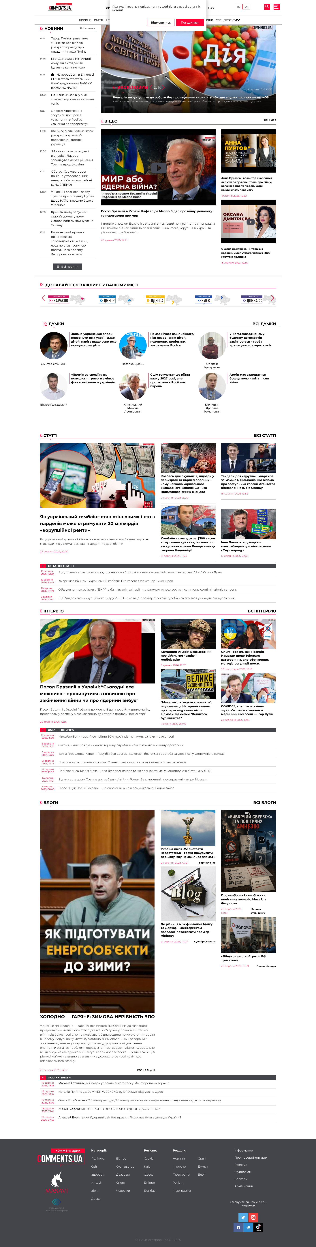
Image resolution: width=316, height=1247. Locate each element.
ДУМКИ (56, 324)
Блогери (241, 1179)
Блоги (50, 802)
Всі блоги (264, 802)
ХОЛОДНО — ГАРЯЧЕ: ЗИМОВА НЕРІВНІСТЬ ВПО (97, 1016)
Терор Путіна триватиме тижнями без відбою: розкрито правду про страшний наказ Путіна (69, 45)
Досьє (95, 1198)
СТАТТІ (49, 435)
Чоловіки (123, 1190)
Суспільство (125, 1166)
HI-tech (96, 1182)
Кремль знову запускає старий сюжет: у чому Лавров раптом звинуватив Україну (72, 218)
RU (238, 6)
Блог (201, 1174)
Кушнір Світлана (205, 941)
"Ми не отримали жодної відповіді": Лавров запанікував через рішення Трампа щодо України (72, 158)
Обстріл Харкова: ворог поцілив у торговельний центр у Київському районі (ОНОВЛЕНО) (71, 178)
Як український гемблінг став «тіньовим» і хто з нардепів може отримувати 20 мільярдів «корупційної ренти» (97, 523)
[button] (163, 87)
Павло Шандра (266, 966)
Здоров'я (98, 1174)
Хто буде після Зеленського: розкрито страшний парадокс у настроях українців (72, 137)
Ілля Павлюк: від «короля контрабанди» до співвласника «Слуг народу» (246, 546)
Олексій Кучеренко (212, 365)
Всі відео (270, 119)
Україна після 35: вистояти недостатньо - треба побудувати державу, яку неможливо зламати (188, 853)
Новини (85, 20)
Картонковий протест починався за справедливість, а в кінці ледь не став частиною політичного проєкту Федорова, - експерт (69, 243)
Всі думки (264, 324)
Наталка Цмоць (133, 364)
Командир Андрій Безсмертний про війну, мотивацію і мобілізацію (186, 655)
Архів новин (243, 1186)
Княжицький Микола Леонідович (133, 408)
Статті (98, 20)
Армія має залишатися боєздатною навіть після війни (249, 378)
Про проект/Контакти (250, 1157)
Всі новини (87, 28)
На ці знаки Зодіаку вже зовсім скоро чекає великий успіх (72, 99)
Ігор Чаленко (207, 862)
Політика (98, 1158)
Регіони (207, 20)
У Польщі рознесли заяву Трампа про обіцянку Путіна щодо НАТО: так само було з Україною (72, 198)
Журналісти (243, 1172)
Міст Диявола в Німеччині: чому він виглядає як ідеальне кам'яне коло (71, 63)
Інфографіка (182, 1190)
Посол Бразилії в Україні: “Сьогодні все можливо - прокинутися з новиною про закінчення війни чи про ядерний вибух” (89, 693)
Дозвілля (123, 1174)
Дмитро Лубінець (53, 364)
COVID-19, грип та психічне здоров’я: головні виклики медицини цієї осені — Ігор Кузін (247, 710)
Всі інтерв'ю (262, 611)
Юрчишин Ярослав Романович (212, 408)
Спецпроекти (226, 20)
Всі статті (265, 435)
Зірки (95, 1190)
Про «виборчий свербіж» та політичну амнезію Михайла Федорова (243, 899)
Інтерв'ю (53, 611)
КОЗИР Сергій (146, 1070)
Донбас (149, 1190)
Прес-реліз (181, 1174)
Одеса (148, 1174)
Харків (149, 1158)
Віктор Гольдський (53, 404)
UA (246, 6)
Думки (203, 1166)
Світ (94, 1166)
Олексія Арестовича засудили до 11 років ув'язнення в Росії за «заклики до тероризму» (69, 117)
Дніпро (149, 1182)
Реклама (240, 1164)
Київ (147, 1166)
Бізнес (121, 1158)
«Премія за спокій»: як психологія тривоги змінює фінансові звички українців (93, 378)
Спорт (120, 1182)
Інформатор (243, 1150)
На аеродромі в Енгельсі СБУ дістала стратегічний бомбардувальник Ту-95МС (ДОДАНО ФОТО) (72, 81)
